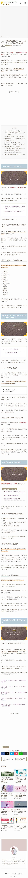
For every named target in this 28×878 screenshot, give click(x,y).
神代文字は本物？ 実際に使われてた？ (16, 148)
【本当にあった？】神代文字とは (12, 131)
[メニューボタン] (25, 3)
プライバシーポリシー (13, 873)
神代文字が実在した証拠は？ (14, 150)
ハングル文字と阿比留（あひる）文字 (16, 144)
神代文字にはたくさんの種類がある (15, 136)
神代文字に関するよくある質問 (12, 146)
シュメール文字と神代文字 (13, 142)
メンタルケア (9, 45)
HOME (6, 873)
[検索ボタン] (20, 3)
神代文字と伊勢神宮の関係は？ (14, 152)
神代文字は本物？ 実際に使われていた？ (14, 492)
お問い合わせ (20, 873)
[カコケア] (9, 3)
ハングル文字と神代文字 (11, 352)
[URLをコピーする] (25, 753)
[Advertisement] (14, 21)
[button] (3, 753)
